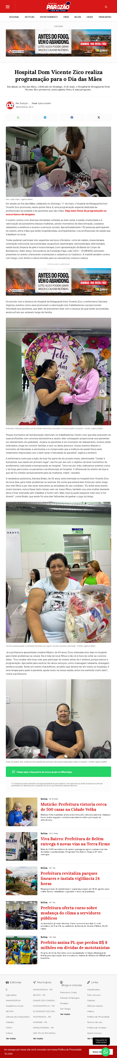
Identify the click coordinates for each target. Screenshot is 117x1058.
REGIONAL (14, 17)
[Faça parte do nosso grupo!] (105, 1050)
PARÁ (66, 17)
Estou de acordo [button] (101, 1052)
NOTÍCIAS (29, 17)
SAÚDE (90, 17)
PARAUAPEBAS (106, 17)
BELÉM (77, 17)
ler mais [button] (9, 1053)
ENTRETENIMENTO (49, 17)
